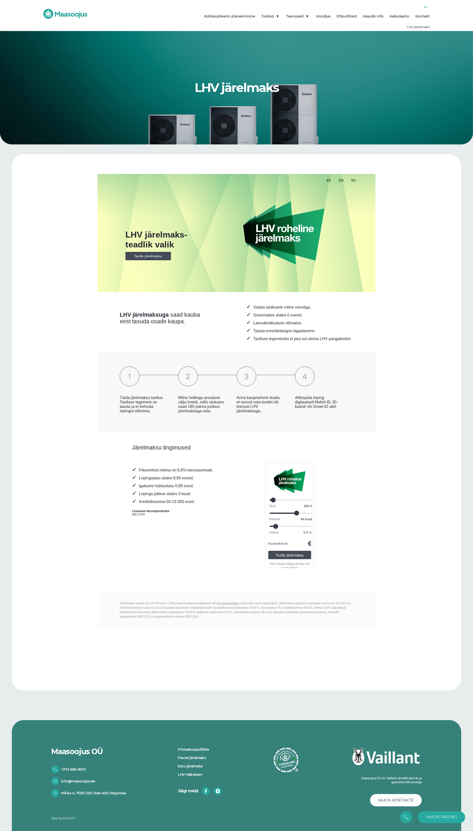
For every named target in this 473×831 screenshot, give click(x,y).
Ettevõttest (347, 16)
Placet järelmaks (192, 758)
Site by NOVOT (63, 818)
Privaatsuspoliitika (193, 750)
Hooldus (323, 16)
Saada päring (441, 817)
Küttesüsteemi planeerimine (229, 16)
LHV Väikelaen (190, 775)
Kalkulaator (399, 16)
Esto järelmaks (190, 766)
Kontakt (422, 16)
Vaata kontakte (396, 800)
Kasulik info (373, 16)
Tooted (267, 16)
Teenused (295, 16)
